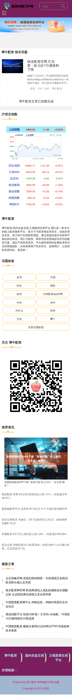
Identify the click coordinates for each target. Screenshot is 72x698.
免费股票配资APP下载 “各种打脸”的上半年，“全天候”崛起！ (34, 483)
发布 (52, 310)
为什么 (19, 310)
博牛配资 (10, 655)
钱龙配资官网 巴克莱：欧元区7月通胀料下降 (43, 65)
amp (19, 302)
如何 (19, 294)
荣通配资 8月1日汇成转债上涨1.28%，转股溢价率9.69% (34, 534)
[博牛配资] (18, 5)
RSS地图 (42, 682)
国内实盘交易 (34, 655)
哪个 (52, 319)
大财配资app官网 (53, 294)
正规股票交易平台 (58, 657)
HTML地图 (53, 682)
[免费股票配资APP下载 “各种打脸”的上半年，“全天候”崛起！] (36, 458)
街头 (19, 285)
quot (52, 302)
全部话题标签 (36, 327)
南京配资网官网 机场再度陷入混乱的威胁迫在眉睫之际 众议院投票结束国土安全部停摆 (37, 592)
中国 (52, 277)
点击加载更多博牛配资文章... (36, 101)
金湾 (19, 277)
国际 (52, 285)
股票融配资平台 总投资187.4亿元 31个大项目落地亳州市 (34, 508)
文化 (19, 319)
